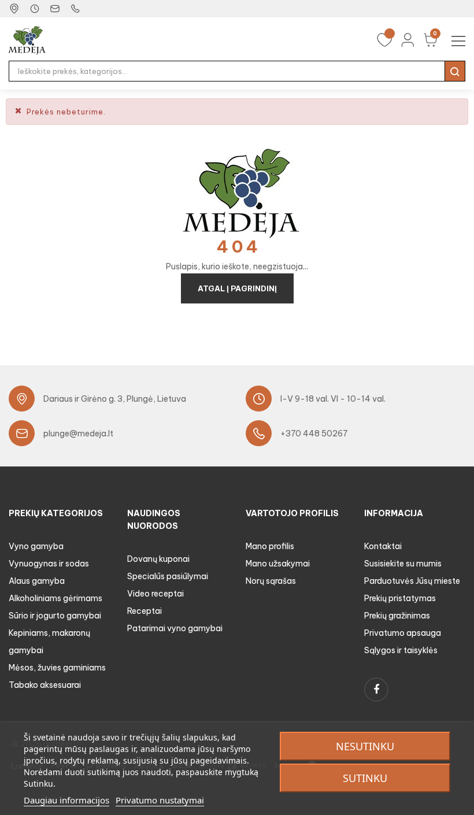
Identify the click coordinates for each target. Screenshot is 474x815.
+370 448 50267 (314, 433)
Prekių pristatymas (400, 598)
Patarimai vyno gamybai (175, 628)
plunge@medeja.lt (78, 433)
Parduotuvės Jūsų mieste (412, 581)
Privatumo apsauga (402, 633)
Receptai (144, 611)
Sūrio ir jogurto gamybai (55, 615)
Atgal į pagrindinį (237, 288)
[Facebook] (376, 690)
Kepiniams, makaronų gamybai (49, 641)
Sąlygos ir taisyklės (401, 650)
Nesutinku (365, 746)
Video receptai (155, 593)
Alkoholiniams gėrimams (55, 598)
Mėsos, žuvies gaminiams (57, 667)
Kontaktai (383, 546)
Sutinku (365, 778)
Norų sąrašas (271, 581)
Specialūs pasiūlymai (167, 576)
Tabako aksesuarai (45, 685)
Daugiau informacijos (66, 800)
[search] (455, 71)
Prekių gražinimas (397, 615)
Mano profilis (270, 546)
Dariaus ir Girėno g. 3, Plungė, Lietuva (114, 399)
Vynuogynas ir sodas (49, 563)
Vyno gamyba (36, 546)
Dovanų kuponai (158, 559)
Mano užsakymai (278, 563)
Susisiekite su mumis (403, 563)
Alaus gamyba (37, 581)
